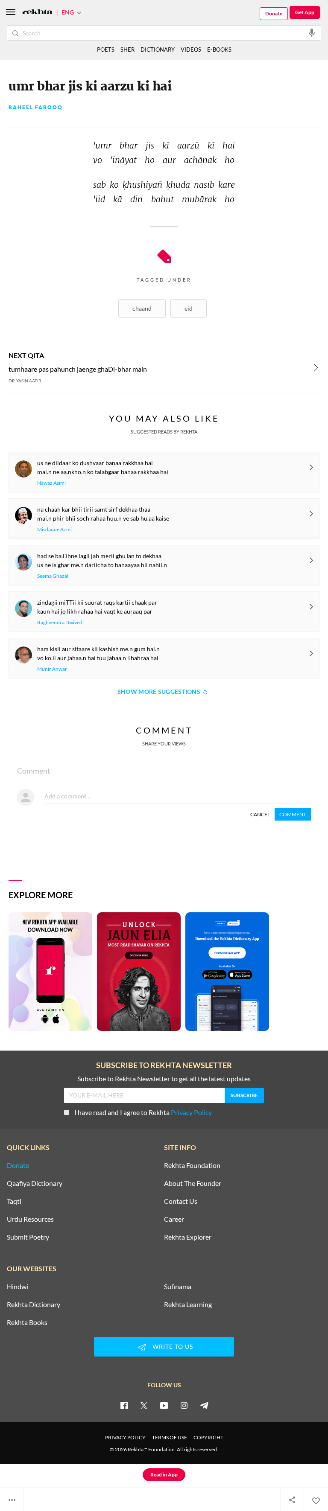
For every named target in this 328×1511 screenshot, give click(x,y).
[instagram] (184, 1405)
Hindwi (17, 1286)
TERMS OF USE (169, 1437)
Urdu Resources (30, 1219)
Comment (292, 814)
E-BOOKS (219, 49)
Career (174, 1219)
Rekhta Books (27, 1322)
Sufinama (177, 1286)
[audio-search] (312, 32)
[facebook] (124, 1405)
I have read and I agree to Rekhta (143, 1112)
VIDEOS (191, 49)
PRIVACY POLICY (125, 1437)
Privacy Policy (191, 1112)
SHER (127, 49)
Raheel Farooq (36, 107)
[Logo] (37, 12)
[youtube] (164, 1405)
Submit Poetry (28, 1237)
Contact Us (180, 1201)
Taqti (14, 1201)
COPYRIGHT (208, 1437)
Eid (188, 308)
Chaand (142, 308)
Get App (304, 12)
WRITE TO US (172, 1346)
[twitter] (144, 1405)
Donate (273, 13)
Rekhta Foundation (192, 1165)
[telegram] (204, 1405)
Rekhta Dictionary (33, 1304)
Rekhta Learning (188, 1304)
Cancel (260, 814)
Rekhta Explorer (187, 1237)
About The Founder (192, 1183)
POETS (105, 49)
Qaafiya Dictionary (34, 1183)
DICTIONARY (158, 49)
